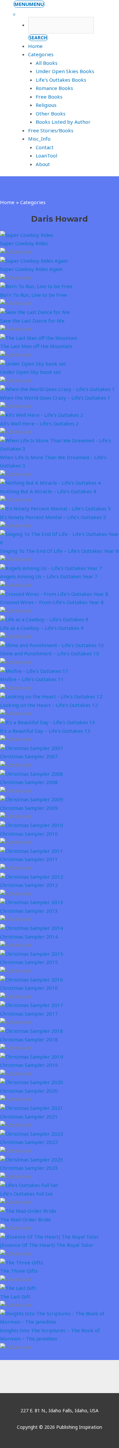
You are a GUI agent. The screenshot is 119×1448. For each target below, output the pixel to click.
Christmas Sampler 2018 (29, 1039)
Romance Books (54, 88)
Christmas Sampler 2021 (29, 1116)
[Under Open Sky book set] (33, 363)
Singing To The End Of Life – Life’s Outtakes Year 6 (59, 551)
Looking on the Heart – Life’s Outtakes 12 (49, 705)
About (43, 164)
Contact (45, 147)
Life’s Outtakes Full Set (26, 1193)
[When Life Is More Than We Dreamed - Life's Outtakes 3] (59, 444)
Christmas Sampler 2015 (29, 962)
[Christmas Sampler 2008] (31, 773)
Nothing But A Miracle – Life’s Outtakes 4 (48, 491)
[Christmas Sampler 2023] (31, 1159)
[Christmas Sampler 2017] (31, 1004)
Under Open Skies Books (65, 71)
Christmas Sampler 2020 (29, 1090)
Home (35, 46)
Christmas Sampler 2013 (29, 910)
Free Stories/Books (50, 130)
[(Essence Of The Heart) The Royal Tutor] (49, 1236)
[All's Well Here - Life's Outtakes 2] (41, 414)
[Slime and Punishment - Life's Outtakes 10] (52, 644)
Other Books (50, 113)
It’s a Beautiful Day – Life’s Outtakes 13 (45, 730)
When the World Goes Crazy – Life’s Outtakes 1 (55, 397)
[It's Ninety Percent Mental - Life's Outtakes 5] (55, 508)
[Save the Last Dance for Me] (35, 311)
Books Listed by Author (63, 121)
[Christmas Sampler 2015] (31, 953)
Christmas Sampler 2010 (29, 833)
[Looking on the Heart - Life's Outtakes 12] (51, 696)
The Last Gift (15, 1296)
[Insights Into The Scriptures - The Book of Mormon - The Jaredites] (59, 1317)
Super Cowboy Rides (24, 243)
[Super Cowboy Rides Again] (34, 260)
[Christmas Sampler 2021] (31, 1107)
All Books (47, 63)
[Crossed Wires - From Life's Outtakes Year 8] (54, 593)
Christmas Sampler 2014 (29, 936)
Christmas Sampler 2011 (29, 859)
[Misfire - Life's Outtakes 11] (34, 670)
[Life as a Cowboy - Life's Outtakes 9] (44, 619)
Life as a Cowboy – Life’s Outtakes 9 (42, 628)
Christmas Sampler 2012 (29, 885)
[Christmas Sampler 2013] (31, 902)
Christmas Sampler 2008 (29, 782)
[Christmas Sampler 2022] (31, 1133)
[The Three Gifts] (21, 1261)
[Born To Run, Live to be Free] (36, 286)
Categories (41, 54)
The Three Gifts (19, 1270)
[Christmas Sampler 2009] (31, 799)
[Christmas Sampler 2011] (31, 850)
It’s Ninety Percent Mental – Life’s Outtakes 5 (53, 517)
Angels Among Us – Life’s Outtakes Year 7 (49, 576)
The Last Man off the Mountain (36, 346)
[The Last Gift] (18, 1287)
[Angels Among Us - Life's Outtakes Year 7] (51, 567)
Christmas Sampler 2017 (29, 1013)
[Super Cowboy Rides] (26, 234)
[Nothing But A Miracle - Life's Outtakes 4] (50, 482)
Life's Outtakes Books (61, 79)
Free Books (49, 96)
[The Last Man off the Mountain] (38, 337)
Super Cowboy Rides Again (31, 269)
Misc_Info (39, 138)
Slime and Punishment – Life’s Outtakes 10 (49, 653)
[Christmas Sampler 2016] (31, 979)
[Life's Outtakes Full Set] (29, 1184)
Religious (46, 105)
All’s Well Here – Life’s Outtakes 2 (39, 423)
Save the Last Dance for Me (32, 320)
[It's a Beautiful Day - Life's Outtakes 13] (47, 722)
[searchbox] (61, 25)
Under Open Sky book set (30, 372)
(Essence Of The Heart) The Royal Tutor (47, 1245)
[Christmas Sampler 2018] (31, 1030)
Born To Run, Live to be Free (33, 294)
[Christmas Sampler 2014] (31, 927)
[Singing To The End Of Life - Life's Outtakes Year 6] (59, 537)
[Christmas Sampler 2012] (31, 876)
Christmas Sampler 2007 (29, 756)
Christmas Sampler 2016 (29, 988)
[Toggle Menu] (14, 15)
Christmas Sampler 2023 (29, 1167)
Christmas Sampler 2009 (29, 808)
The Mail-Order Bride (25, 1219)
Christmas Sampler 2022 (29, 1142)
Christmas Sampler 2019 (29, 1065)
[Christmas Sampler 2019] (31, 1056)
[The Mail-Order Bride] (28, 1210)
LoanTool (46, 155)
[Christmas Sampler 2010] (31, 824)
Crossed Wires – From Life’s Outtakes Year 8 (52, 602)
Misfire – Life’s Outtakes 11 (32, 679)
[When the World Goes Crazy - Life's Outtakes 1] (57, 388)
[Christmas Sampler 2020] (31, 1081)
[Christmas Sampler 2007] (31, 747)
